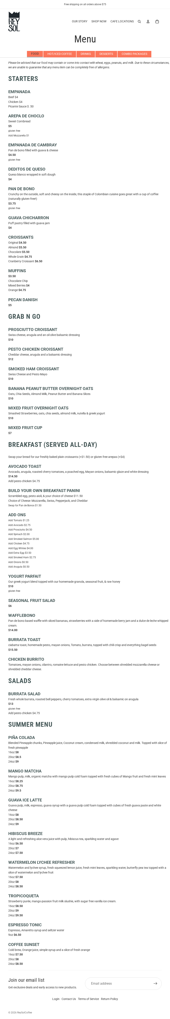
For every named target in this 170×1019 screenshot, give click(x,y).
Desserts (106, 53)
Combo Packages (134, 53)
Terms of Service (88, 999)
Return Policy (109, 999)
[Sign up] (155, 983)
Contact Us (69, 999)
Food (35, 53)
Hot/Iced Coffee (59, 53)
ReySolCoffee (24, 1012)
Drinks (86, 53)
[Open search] (139, 21)
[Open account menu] (148, 21)
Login (56, 999)
